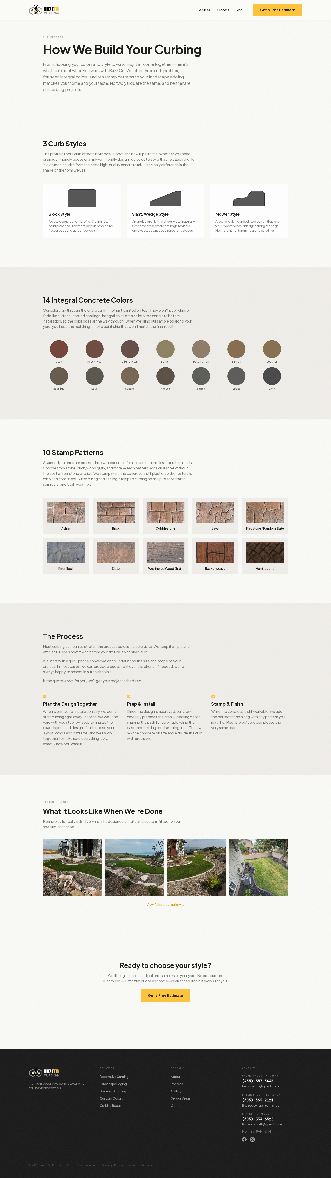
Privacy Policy (113, 1165)
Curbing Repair (111, 1105)
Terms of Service (139, 1165)
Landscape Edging (113, 1084)
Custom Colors (111, 1098)
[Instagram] (252, 1139)
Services (204, 10)
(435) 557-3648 (258, 1081)
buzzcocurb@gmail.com (260, 1086)
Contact (177, 1105)
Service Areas (180, 1098)
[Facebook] (244, 1139)
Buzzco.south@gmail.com (262, 1124)
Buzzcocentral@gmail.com (262, 1105)
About (241, 10)
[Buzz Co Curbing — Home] (44, 10)
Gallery (176, 1091)
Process (223, 10)
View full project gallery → (165, 904)
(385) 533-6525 (258, 1119)
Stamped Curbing (113, 1091)
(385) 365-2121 (258, 1100)
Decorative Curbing (114, 1077)
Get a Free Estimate (277, 9)
